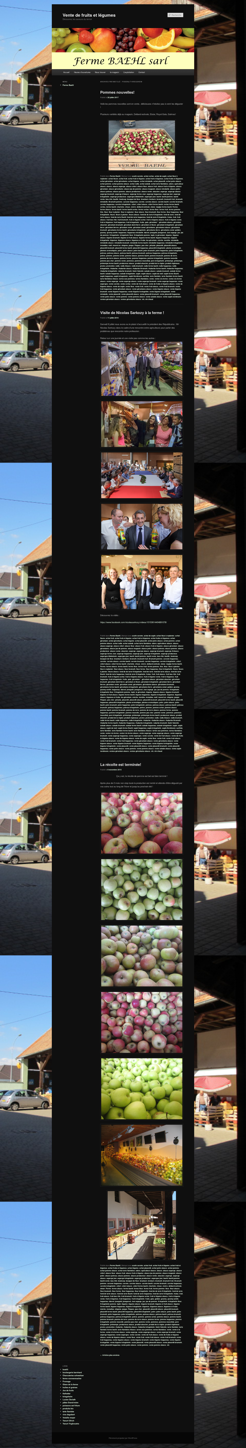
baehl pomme (167, 196)
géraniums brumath (166, 684)
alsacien (156, 191)
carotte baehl (163, 201)
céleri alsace (142, 204)
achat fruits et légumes (173, 178)
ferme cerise (143, 209)
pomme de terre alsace (109, 258)
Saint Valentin (138, 271)
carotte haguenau (107, 204)
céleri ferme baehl (155, 204)
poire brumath (149, 250)
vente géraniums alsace (142, 289)
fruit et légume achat (137, 219)
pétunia (152, 245)
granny (103, 232)
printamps (169, 260)
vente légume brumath (122, 743)
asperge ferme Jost (138, 194)
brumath (160, 199)
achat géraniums (120, 181)
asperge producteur (118, 196)
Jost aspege (172, 232)
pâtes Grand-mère (70, 1402)
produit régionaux (172, 263)
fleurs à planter (122, 214)
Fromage (66, 1381)
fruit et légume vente (173, 219)
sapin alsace (146, 273)
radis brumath (137, 266)
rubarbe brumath (125, 271)
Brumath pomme (115, 201)
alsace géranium (170, 646)
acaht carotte (137, 176)
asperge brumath (107, 194)
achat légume (133, 181)
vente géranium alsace (122, 289)
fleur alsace (139, 212)
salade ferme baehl (133, 725)
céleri (134, 204)
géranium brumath (115, 225)
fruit (174, 217)
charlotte (120, 207)
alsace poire (175, 189)
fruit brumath (123, 219)
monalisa (104, 245)
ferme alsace (105, 209)
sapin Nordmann (135, 276)
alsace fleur (142, 186)
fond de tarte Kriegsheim (156, 217)
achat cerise (149, 176)
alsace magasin (148, 189)
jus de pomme (163, 689)
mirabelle (175, 240)
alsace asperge (119, 186)
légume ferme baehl (147, 237)
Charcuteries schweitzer (73, 1375)
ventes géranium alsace (110, 299)
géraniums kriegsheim (137, 230)
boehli (65, 1369)
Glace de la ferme (70, 1384)
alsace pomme (119, 191)
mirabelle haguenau (157, 242)
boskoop (122, 199)
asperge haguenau (154, 194)
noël (110, 245)
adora (171, 183)
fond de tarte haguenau (136, 217)
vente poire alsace (107, 296)
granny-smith (112, 232)
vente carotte (114, 284)
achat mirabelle (146, 181)
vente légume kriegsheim (159, 291)
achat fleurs (113, 178)
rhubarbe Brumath (140, 268)
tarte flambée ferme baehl (172, 276)
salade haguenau (112, 273)
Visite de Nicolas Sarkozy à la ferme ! (132, 312)
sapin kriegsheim (121, 276)
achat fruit (123, 178)
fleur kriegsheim (165, 669)
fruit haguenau (119, 222)
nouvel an (117, 245)
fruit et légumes (106, 222)
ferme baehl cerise (130, 209)
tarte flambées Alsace (109, 278)
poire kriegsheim (176, 250)
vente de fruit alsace (139, 284)
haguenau (122, 232)
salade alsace (150, 271)
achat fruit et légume (136, 178)
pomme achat (118, 255)
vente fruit (139, 286)
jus (179, 232)
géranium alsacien (163, 679)
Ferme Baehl (115, 176)
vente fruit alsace (151, 286)
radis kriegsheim (135, 720)
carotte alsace (151, 201)
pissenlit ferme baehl (123, 248)
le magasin (114, 72)
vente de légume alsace (124, 738)
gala (146, 222)
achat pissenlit (159, 181)
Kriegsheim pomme (142, 235)
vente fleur (130, 286)
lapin (153, 235)
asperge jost (168, 194)
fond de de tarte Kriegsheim (151, 214)
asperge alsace (174, 191)
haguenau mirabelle (135, 232)
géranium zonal (139, 227)
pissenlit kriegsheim (157, 248)
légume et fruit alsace (129, 237)
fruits (142, 222)
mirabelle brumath (121, 242)
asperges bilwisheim (135, 196)
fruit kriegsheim (132, 222)
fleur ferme (161, 212)
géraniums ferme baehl (117, 230)
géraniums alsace (163, 227)
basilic (115, 199)
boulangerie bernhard (72, 1372)
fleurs (112, 214)
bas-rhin (109, 199)
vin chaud (149, 299)
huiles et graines (70, 1387)
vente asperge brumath (146, 281)
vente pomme (121, 296)
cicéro (133, 207)
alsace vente (147, 191)
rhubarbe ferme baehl (157, 268)
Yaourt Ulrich (68, 1420)
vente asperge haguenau (167, 281)
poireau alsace (113, 253)
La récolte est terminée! (120, 764)
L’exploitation (128, 72)
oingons (124, 245)
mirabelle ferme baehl (139, 242)
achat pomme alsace (120, 183)
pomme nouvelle (170, 258)
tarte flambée (155, 276)
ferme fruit (163, 209)
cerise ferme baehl (171, 204)
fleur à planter (114, 212)
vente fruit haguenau (125, 741)
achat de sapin (161, 176)
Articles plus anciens (109, 1355)
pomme (109, 255)
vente (151, 278)
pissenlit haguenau (140, 248)
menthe (167, 240)
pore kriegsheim (157, 260)
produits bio (68, 1408)
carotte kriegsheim (123, 204)
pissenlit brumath (107, 248)
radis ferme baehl (151, 266)
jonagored (162, 232)
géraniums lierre (153, 230)
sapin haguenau (106, 276)
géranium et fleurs (148, 225)
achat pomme (105, 183)
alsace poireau (106, 191)
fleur (106, 212)
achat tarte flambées (159, 183)
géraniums (150, 227)
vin (143, 299)
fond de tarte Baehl (118, 217)
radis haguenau (165, 266)
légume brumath (113, 237)
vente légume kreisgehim (138, 291)
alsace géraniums (116, 189)
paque (131, 245)
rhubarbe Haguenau (175, 268)
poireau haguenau (153, 253)
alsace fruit (152, 186)
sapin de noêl (157, 273)
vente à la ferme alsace (129, 733)
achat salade (145, 183)
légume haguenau (163, 237)
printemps (178, 260)
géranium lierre (165, 682)
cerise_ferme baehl (108, 207)
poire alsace (128, 250)
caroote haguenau (130, 201)
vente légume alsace (160, 289)
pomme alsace (131, 255)
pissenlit (159, 245)
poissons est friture (71, 1405)
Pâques (138, 245)
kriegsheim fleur (126, 235)
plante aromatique (173, 248)
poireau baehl (125, 253)
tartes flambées (142, 278)
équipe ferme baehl (164, 207)
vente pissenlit (114, 294)
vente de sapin (119, 286)
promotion (110, 266)
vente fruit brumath (167, 286)
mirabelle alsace (107, 242)
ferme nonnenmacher (72, 1378)
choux (127, 207)
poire (120, 250)
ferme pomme (174, 209)
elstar (153, 207)
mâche (160, 240)
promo (102, 266)
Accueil (66, 72)
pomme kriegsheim (155, 258)
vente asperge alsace (128, 281)
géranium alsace (166, 222)
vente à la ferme (161, 278)
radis (117, 266)
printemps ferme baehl (109, 263)
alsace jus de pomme (132, 189)
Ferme (175, 207)
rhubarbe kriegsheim (108, 271)
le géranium (160, 235)
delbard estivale (143, 207)
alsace (109, 186)
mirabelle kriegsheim (174, 242)
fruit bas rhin (111, 219)
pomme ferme (125, 258)
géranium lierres (112, 227)
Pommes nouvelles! (117, 92)
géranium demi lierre (132, 225)
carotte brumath (176, 201)
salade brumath (162, 271)
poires (102, 255)
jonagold (153, 232)
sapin (138, 273)
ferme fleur (154, 209)
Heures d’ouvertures (82, 72)
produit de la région (156, 263)
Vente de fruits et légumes (89, 15)
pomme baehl (143, 255)
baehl (159, 196)
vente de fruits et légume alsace (162, 284)
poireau (103, 253)
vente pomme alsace (136, 296)
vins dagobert (69, 1414)
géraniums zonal (167, 230)
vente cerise (125, 284)
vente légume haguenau (117, 291)
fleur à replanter (127, 212)
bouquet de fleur (133, 199)
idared (146, 232)
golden (178, 230)
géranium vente (126, 227)
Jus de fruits (68, 1390)
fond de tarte (169, 214)
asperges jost (150, 196)
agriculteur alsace (164, 643)
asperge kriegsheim (152, 653)
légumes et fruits (138, 240)
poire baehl (138, 250)
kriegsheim (67, 1396)
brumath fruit (169, 199)
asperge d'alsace (122, 194)
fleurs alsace (134, 214)
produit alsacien (141, 263)
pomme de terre (170, 255)
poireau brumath (138, 253)
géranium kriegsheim (165, 225)
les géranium (151, 240)
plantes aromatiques (108, 250)
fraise (169, 217)
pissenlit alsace (170, 245)
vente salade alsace (154, 296)
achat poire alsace (173, 181)
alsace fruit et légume (166, 186)
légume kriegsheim (158, 694)
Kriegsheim (114, 235)
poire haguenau (162, 250)
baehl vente (151, 656)
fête (101, 212)
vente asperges (135, 735)
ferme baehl (116, 209)
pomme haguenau (139, 258)
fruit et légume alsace (155, 219)
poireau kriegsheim (169, 253)
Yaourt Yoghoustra (71, 1423)
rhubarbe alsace (125, 268)
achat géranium (106, 181)
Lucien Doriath (69, 1399)
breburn (152, 199)
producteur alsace (126, 263)
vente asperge (112, 281)
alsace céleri (131, 186)
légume (169, 235)
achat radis (134, 183)
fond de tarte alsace (162, 671)
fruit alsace (160, 674)
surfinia (146, 276)
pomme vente (120, 260)
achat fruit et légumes (154, 178)
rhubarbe (114, 268)
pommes (130, 260)
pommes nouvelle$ (142, 260)
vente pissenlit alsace (130, 294)
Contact (142, 72)
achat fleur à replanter (165, 635)
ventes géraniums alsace (131, 299)
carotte (141, 201)
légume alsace (159, 692)
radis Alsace (125, 266)
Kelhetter (66, 1393)
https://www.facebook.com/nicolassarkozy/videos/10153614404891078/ (133, 622)
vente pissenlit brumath (149, 294)
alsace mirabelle (162, 189)
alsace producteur (133, 191)
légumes (113, 240)
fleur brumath (150, 212)
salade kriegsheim (127, 273)
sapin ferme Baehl (171, 273)
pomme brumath (156, 255)
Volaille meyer (69, 1417)
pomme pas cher (107, 260)
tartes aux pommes (127, 278)
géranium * (153, 222)
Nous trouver (100, 72)
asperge (163, 191)
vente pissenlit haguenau (170, 294)
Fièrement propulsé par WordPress (123, 1438)
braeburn (144, 199)
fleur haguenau (173, 212)
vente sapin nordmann (172, 296)
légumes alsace (124, 240)
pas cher (145, 245)
